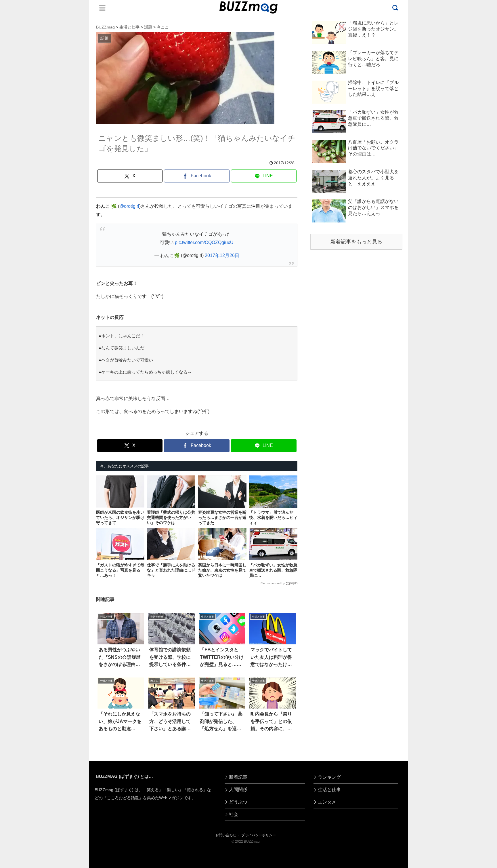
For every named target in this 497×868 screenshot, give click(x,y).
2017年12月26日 (222, 255)
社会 (233, 814)
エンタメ (327, 802)
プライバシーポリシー (258, 835)
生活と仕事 (329, 789)
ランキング (329, 777)
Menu (102, 7)
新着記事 (238, 777)
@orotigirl (129, 206)
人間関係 (238, 789)
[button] (29, 861)
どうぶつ (238, 802)
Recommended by (273, 583)
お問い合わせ (225, 835)
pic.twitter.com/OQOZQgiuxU (204, 242)
